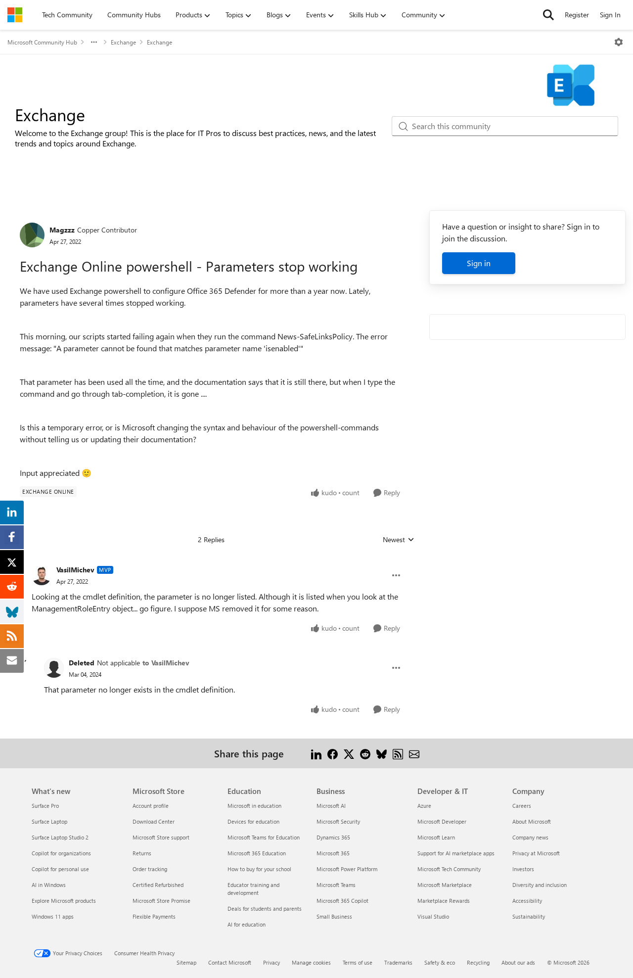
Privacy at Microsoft (536, 853)
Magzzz (62, 229)
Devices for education (253, 821)
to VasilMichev (165, 662)
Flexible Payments (154, 916)
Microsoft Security (338, 821)
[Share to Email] (414, 753)
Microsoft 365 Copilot (342, 900)
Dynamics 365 (333, 837)
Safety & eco (439, 962)
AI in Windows (49, 884)
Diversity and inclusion (539, 884)
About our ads (518, 962)
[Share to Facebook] (332, 753)
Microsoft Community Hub (42, 42)
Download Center (154, 821)
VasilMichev (75, 569)
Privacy (271, 962)
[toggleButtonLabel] (619, 42)
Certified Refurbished (158, 884)
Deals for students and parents (264, 908)
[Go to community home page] (14, 14)
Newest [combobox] (398, 540)
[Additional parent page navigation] (94, 42)
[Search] (548, 15)
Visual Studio (433, 916)
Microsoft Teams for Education (263, 837)
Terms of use (357, 962)
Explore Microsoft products (64, 900)
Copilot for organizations (61, 853)
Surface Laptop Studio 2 (60, 837)
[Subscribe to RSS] (398, 753)
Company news (530, 837)
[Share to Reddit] (365, 753)
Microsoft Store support (161, 837)
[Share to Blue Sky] (381, 753)
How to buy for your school (259, 869)
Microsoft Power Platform (346, 869)
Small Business (334, 916)
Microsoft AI (331, 805)
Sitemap (186, 962)
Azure (424, 805)
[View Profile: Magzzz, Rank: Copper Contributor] (32, 235)
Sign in (479, 263)
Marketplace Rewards (443, 900)
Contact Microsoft (229, 962)
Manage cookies (311, 962)
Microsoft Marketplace (444, 884)
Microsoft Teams (336, 884)
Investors (523, 869)
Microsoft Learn (436, 837)
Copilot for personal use (60, 869)
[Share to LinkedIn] (316, 753)
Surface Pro (45, 805)
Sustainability (528, 916)
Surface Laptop (49, 821)
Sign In (610, 14)
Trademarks (398, 962)
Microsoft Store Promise (161, 900)
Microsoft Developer (441, 821)
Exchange (123, 42)
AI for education (246, 924)
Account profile (151, 805)
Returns (142, 853)
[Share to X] (349, 753)
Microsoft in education (254, 805)
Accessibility (527, 900)
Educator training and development (253, 888)
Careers (521, 805)
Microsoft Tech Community (449, 869)
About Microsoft (531, 821)
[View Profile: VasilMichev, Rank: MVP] (41, 575)
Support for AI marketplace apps (456, 853)
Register (577, 14)
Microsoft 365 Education (256, 853)
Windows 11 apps (53, 916)
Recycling (478, 962)
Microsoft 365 (333, 853)
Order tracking (150, 869)
